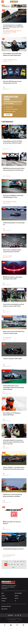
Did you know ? (18, 593)
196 (15, 561)
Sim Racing (4, 598)
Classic (3, 595)
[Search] (17, 625)
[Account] (11, 625)
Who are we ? (4, 609)
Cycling (3, 600)
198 (21, 561)
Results (16, 595)
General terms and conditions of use (14, 618)
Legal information (12, 619)
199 (24, 561)
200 (6, 564)
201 (9, 564)
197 (18, 561)
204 (18, 564)
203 (15, 564)
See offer (8, 114)
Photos (16, 598)
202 (12, 564)
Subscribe (14, 1)
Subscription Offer (6, 606)
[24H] (4, 625)
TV (15, 600)
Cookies (20, 619)
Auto (2, 593)
